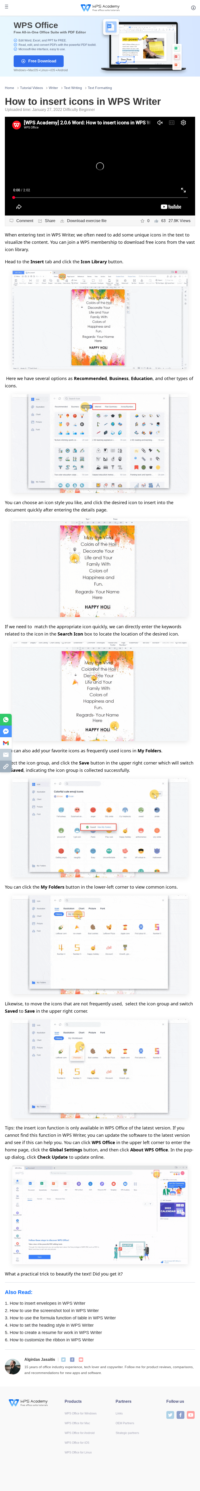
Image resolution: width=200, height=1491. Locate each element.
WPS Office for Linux (78, 1452)
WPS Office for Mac (77, 1423)
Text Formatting (100, 88)
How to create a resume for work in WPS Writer (53, 1332)
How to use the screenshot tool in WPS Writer (52, 1310)
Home (9, 88)
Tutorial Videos (31, 88)
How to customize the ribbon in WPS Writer (49, 1339)
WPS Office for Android (80, 1433)
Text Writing (73, 88)
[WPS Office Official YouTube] (81, 1359)
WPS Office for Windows (81, 1413)
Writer (53, 88)
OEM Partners (125, 1423)
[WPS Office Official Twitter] (63, 1359)
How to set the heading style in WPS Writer (49, 1325)
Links (119, 1413)
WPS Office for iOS (77, 1442)
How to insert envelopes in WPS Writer (45, 1303)
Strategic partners (127, 1433)
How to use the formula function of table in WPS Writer (60, 1317)
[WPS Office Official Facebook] (72, 1359)
